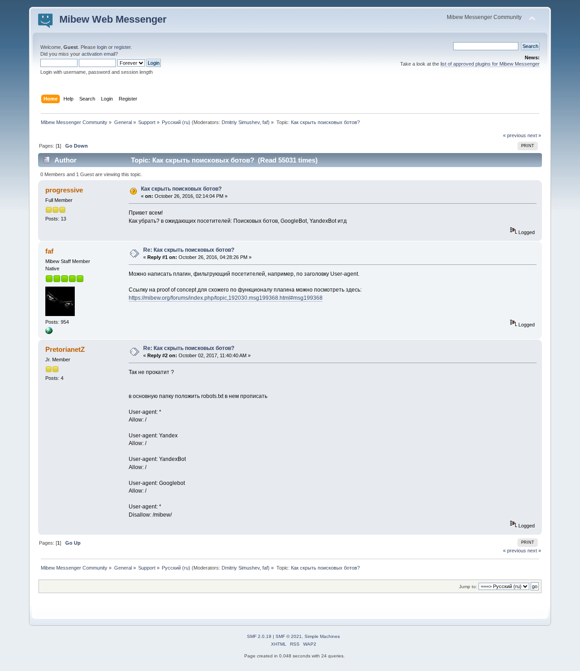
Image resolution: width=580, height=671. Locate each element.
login (102, 47)
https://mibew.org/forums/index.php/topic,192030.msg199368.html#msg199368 (226, 298)
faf (265, 122)
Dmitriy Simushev (241, 122)
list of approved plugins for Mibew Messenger (490, 64)
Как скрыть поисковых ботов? (181, 189)
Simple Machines (322, 636)
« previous (514, 135)
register (122, 47)
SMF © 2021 (289, 636)
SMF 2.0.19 (259, 636)
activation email (98, 54)
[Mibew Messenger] (49, 332)
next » (534, 135)
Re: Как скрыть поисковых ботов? (188, 250)
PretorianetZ (65, 349)
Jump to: (468, 586)
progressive (64, 190)
